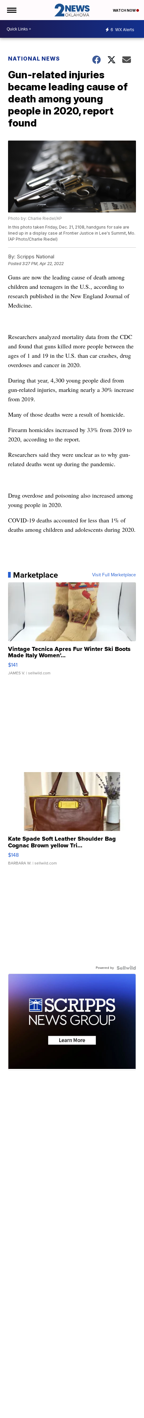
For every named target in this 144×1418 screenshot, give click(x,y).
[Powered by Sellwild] (126, 968)
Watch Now (124, 10)
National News (34, 58)
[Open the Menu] (11, 10)
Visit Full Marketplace (114, 575)
